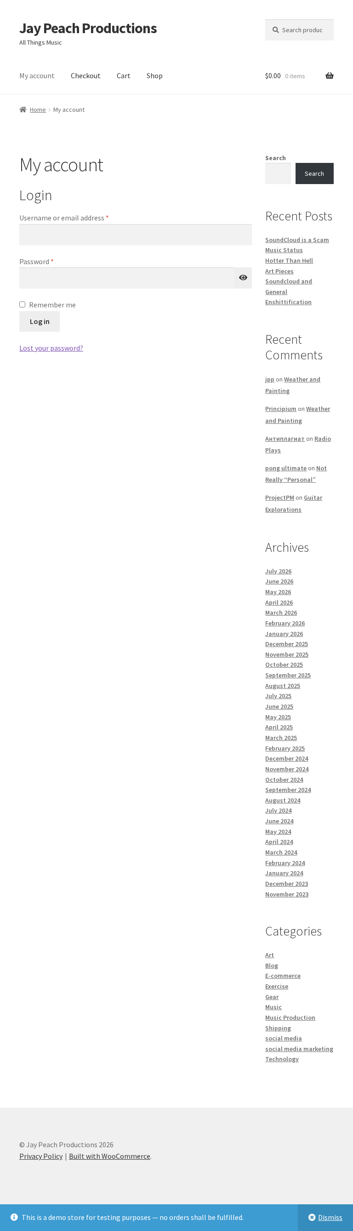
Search (275, 158)
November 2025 (286, 654)
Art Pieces (279, 271)
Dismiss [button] (330, 1217)
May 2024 (278, 831)
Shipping (278, 1028)
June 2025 (279, 706)
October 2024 (284, 779)
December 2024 (286, 758)
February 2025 (285, 748)
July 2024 (278, 810)
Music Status (284, 250)
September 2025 (288, 675)
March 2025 (281, 738)
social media (283, 1038)
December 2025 (286, 644)
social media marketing (299, 1049)
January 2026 (284, 634)
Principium (280, 409)
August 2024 (282, 800)
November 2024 (286, 769)
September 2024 (288, 790)
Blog (271, 965)
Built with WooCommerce (109, 1156)
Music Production (290, 1017)
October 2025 (284, 664)
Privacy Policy (41, 1156)
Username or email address (77, 217)
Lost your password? (51, 348)
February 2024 (285, 863)
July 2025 (278, 696)
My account (37, 75)
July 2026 (278, 571)
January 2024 (284, 873)
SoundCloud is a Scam (297, 240)
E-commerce (283, 975)
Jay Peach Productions (88, 28)
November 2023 (286, 894)
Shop (155, 75)
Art (269, 955)
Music (273, 1007)
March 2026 (281, 612)
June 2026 (279, 581)
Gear (272, 997)
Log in (40, 321)
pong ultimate (286, 468)
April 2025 (279, 727)
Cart (124, 75)
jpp (269, 379)
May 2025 (278, 717)
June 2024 (279, 821)
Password (50, 261)
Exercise (276, 986)
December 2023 (286, 883)
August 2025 (282, 686)
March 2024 (281, 852)
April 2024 (279, 842)
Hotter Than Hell (289, 260)
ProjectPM (279, 497)
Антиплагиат (285, 438)
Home (38, 109)
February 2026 (285, 623)
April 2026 (279, 602)
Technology (282, 1059)
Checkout (86, 75)
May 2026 (278, 592)
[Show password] (243, 278)
